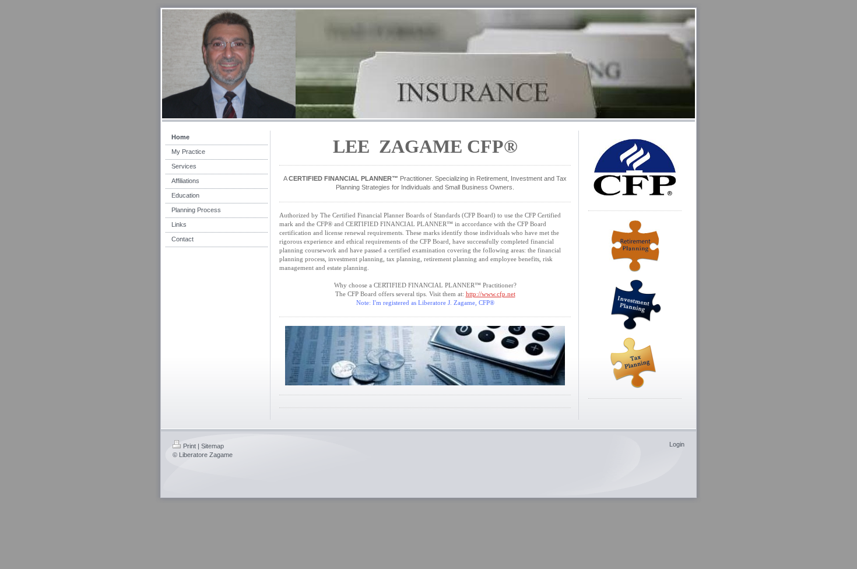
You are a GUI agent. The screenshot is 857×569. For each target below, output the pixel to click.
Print (189, 445)
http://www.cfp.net (490, 293)
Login (676, 444)
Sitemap (212, 445)
